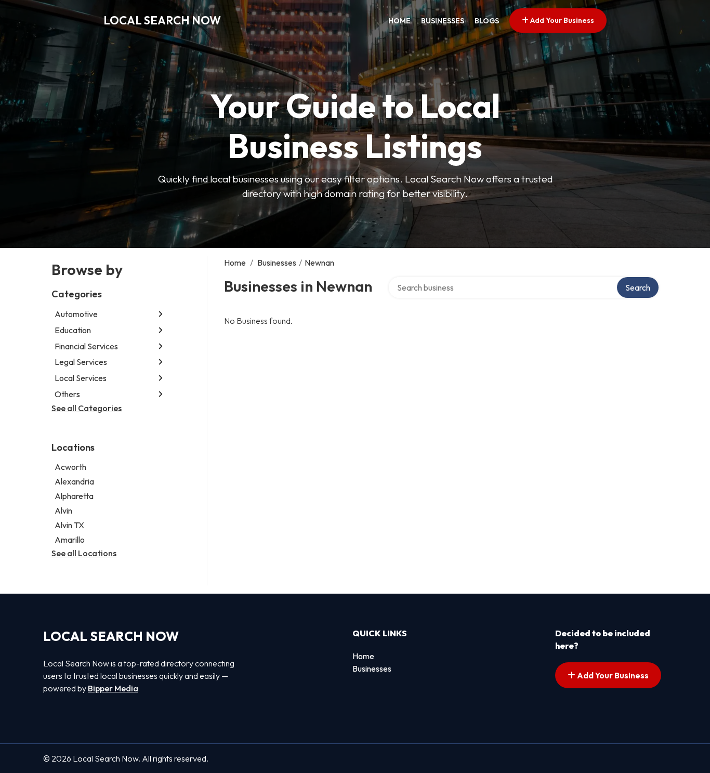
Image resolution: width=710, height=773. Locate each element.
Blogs (487, 20)
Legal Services (81, 362)
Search (637, 287)
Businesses (442, 20)
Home (399, 20)
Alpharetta (74, 496)
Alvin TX (69, 525)
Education (73, 330)
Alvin (63, 510)
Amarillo (70, 539)
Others (67, 394)
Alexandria (74, 481)
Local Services (81, 378)
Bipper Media (113, 688)
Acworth (70, 467)
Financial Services (86, 346)
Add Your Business (561, 20)
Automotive (76, 314)
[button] (160, 314)
